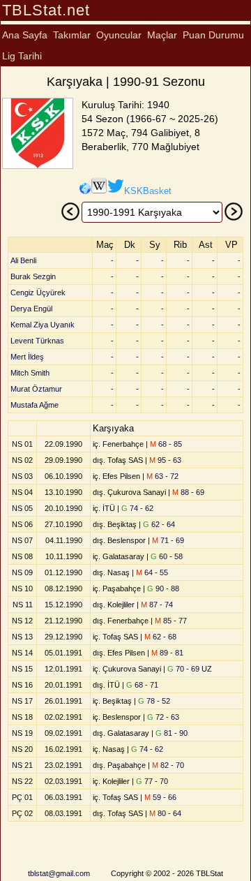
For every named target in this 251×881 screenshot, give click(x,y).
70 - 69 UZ (189, 669)
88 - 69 (188, 492)
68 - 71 (142, 685)
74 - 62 (137, 508)
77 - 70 (152, 781)
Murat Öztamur (36, 389)
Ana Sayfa (24, 34)
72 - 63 (163, 717)
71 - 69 (168, 540)
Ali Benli (23, 260)
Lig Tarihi (22, 55)
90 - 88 (163, 588)
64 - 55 (152, 572)
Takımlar (72, 34)
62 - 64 (159, 524)
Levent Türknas (37, 340)
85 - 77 (171, 620)
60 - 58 (167, 556)
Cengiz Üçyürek (38, 292)
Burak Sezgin (33, 276)
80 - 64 (165, 813)
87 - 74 (157, 604)
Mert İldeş (27, 357)
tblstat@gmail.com (59, 873)
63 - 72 (162, 476)
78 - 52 (154, 701)
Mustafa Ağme (34, 405)
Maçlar (162, 34)
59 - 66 (160, 797)
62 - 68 (160, 636)
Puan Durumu (213, 34)
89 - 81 (167, 653)
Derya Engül (31, 308)
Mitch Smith (30, 373)
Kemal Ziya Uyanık (42, 324)
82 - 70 (168, 765)
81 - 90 (171, 733)
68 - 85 (166, 444)
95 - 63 (165, 460)
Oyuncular (119, 34)
